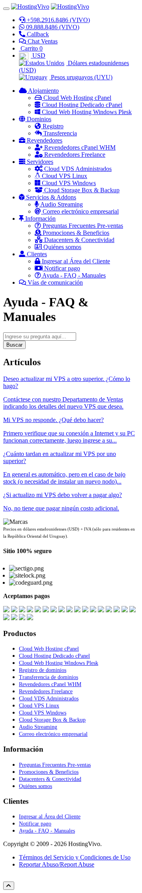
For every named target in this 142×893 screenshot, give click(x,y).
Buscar (14, 345)
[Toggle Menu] (6, 9)
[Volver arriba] (8, 886)
